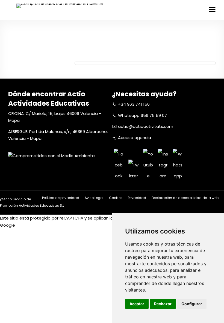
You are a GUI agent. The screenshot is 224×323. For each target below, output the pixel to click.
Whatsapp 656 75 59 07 (142, 115)
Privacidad (137, 197)
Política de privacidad (60, 197)
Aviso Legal (94, 197)
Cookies (115, 197)
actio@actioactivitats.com (145, 126)
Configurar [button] (191, 303)
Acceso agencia (134, 137)
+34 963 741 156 (134, 104)
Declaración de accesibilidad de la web (185, 197)
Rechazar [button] (163, 303)
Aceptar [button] (136, 303)
